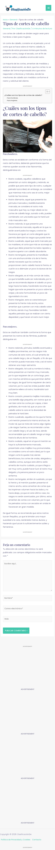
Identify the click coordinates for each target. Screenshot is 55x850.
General (6, 28)
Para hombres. (12, 98)
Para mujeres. (12, 100)
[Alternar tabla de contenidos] (46, 91)
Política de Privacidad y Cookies (15, 839)
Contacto (36, 839)
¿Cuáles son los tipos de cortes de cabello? (23, 95)
